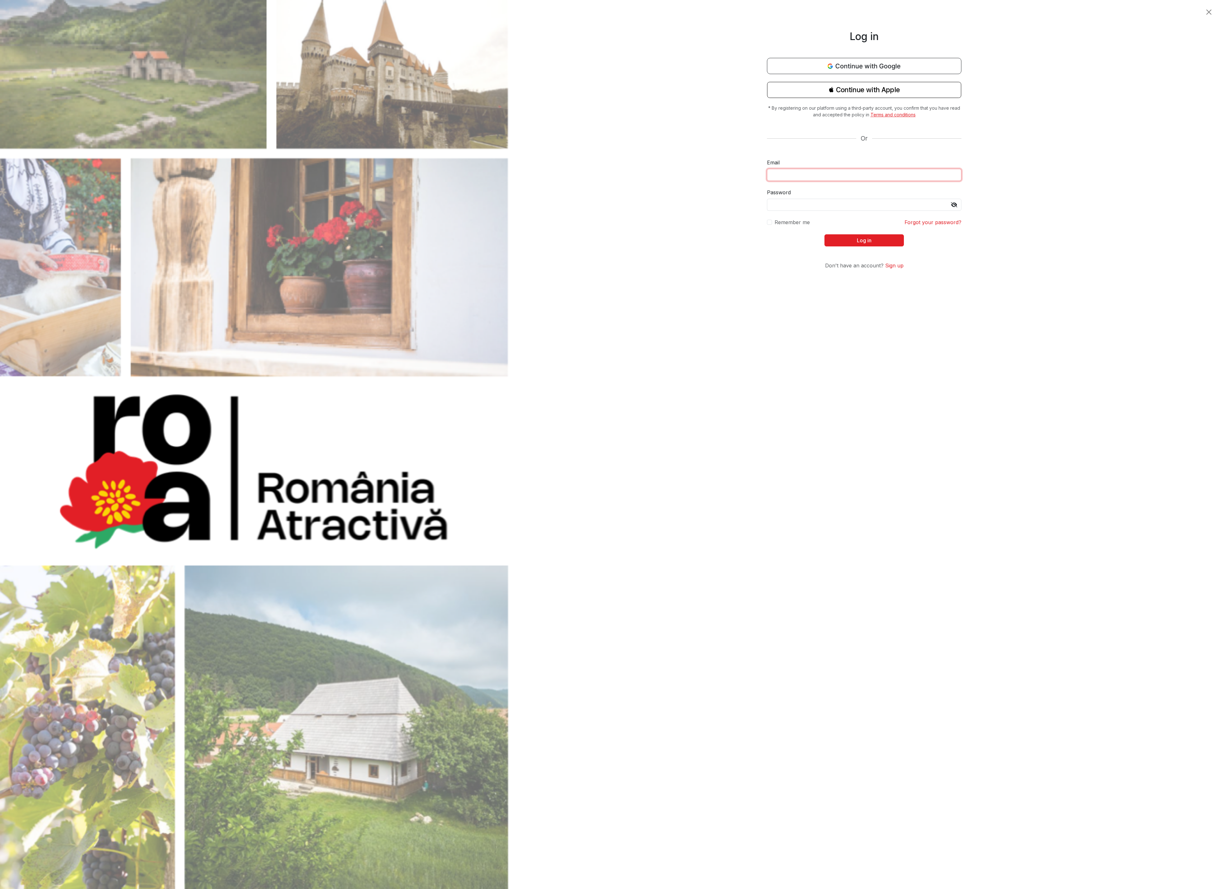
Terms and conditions (893, 114)
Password (779, 192)
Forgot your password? (933, 222)
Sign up (894, 265)
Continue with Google (868, 66)
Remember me (792, 222)
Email (773, 162)
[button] (864, 92)
